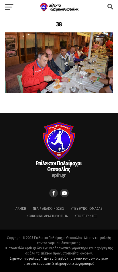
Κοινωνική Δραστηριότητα (47, 216)
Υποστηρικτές (86, 216)
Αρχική (20, 208)
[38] (59, 91)
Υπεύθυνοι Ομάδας (86, 208)
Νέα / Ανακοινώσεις (48, 208)
